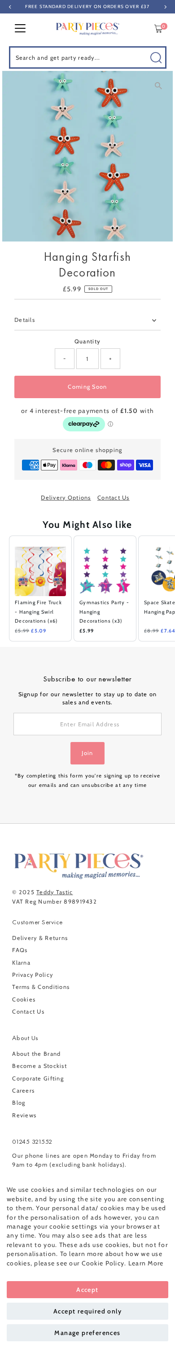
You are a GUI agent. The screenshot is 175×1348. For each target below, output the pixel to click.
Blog (18, 1102)
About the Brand (36, 1053)
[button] (4, 588)
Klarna (21, 962)
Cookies (23, 999)
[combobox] (87, 57)
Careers (23, 1090)
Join (87, 753)
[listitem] (40, 588)
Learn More (146, 1263)
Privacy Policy (32, 974)
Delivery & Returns (40, 938)
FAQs (19, 950)
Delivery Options (66, 498)
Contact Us (113, 498)
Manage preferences (87, 1333)
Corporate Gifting (38, 1078)
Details (24, 319)
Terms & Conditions (41, 987)
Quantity (87, 341)
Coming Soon (87, 386)
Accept (87, 1290)
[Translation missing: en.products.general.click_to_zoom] (158, 85)
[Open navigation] (20, 29)
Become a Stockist (39, 1066)
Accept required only (87, 1311)
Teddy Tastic (54, 892)
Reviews (24, 1115)
